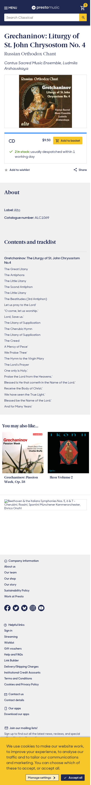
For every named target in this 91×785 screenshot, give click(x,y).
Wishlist (9, 642)
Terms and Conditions (18, 678)
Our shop (10, 578)
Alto (17, 210)
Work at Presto (14, 596)
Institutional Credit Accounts (22, 672)
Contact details (14, 700)
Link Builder (11, 660)
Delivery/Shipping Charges (21, 666)
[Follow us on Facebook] (8, 608)
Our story (10, 584)
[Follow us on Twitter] (17, 608)
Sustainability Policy (16, 590)
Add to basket (70, 140)
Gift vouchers (13, 648)
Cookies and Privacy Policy (21, 684)
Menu (12, 8)
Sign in (8, 630)
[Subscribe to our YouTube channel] (42, 608)
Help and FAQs (13, 654)
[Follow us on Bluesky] (25, 608)
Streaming (11, 637)
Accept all (75, 777)
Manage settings (39, 777)
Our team (10, 572)
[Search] (83, 17)
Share (83, 170)
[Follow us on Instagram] (34, 608)
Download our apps (16, 714)
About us (9, 566)
